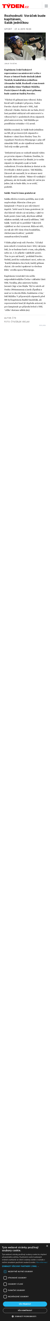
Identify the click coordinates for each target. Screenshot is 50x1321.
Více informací (41, 1262)
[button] (25, 1266)
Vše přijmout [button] (25, 1304)
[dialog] (25, 1282)
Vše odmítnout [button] (25, 1310)
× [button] (47, 1246)
